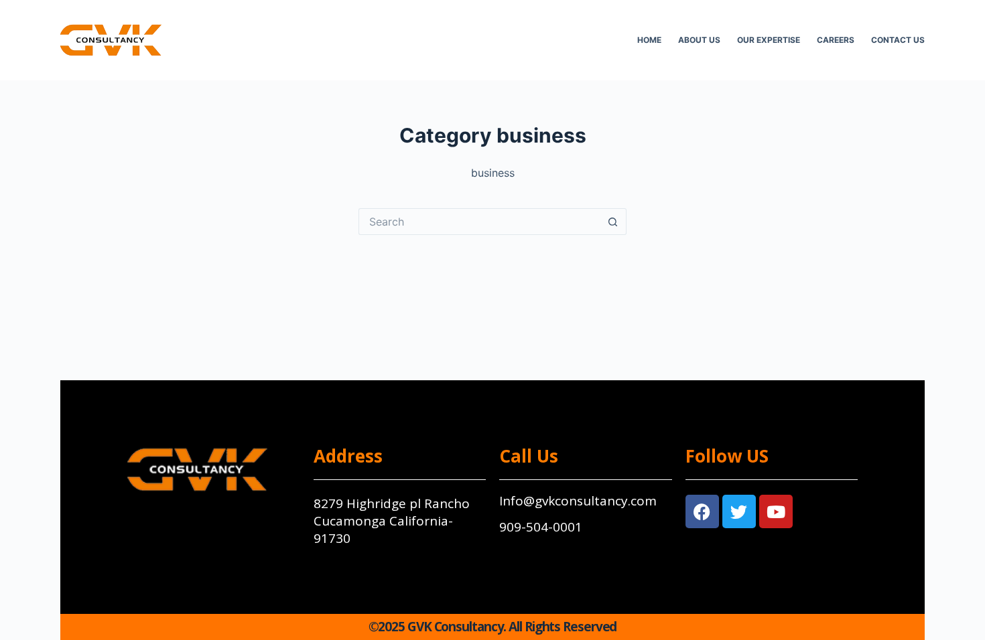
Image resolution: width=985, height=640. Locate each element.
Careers (835, 40)
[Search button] (613, 221)
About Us (699, 40)
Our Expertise (768, 40)
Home (649, 40)
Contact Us (898, 40)
